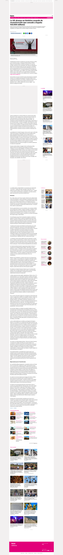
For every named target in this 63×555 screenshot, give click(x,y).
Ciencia (25, 17)
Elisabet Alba (12, 474)
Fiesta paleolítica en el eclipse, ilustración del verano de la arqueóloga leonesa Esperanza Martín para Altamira (15, 485)
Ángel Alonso (43, 257)
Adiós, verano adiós (43, 256)
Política (16, 17)
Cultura (18, 17)
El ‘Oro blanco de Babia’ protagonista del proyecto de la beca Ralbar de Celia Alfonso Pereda (47, 154)
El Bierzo (32, 17)
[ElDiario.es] (49, 17)
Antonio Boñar (43, 253)
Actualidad (12, 17)
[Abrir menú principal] (52, 15)
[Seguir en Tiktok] (49, 550)
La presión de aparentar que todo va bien (43, 262)
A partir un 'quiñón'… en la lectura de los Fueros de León (47, 144)
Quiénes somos (22, 553)
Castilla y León (36, 17)
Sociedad (21, 17)
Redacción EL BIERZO (27, 473)
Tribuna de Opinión (44, 239)
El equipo (26, 553)
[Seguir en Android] (42, 544)
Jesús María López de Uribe (13, 487)
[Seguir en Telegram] (45, 550)
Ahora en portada (13, 447)
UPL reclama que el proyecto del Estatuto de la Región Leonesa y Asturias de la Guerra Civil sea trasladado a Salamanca (16, 512)
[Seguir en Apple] (43, 544)
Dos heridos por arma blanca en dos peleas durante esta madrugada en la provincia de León (16, 525)
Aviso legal (35, 553)
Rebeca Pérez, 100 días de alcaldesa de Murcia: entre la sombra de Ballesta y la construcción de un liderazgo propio (43, 206)
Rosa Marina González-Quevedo (43, 264)
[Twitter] (29, 33)
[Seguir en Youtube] (48, 550)
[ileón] (16, 543)
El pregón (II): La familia (43, 252)
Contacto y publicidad (39, 553)
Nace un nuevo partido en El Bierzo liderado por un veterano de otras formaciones (30, 471)
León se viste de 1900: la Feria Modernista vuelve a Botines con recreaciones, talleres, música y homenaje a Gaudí (16, 499)
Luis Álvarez (25, 460)
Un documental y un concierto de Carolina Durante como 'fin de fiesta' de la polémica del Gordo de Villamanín (30, 485)
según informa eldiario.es (15, 74)
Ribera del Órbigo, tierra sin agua (43, 247)
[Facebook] (26, 33)
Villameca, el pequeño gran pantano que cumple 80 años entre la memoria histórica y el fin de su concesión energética (16, 458)
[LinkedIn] (31, 33)
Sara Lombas (26, 487)
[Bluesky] (27, 33)
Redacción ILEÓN (12, 514)
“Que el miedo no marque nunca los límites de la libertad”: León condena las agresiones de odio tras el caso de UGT (30, 499)
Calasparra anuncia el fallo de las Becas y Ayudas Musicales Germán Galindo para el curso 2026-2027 (43, 192)
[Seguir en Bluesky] (42, 550)
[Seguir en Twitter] (43, 550)
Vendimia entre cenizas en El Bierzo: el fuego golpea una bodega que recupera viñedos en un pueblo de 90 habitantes (16, 472)
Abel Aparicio (12, 460)
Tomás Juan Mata (43, 248)
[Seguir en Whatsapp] (50, 550)
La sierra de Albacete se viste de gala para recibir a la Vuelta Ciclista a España (43, 196)
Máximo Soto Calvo (45, 145)
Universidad (28, 17)
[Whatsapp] (24, 33)
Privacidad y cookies (30, 553)
